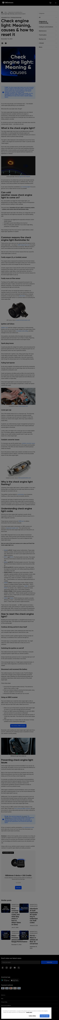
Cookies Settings (32, 1015)
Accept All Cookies (45, 1015)
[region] (26, 1013)
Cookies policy (29, 1012)
